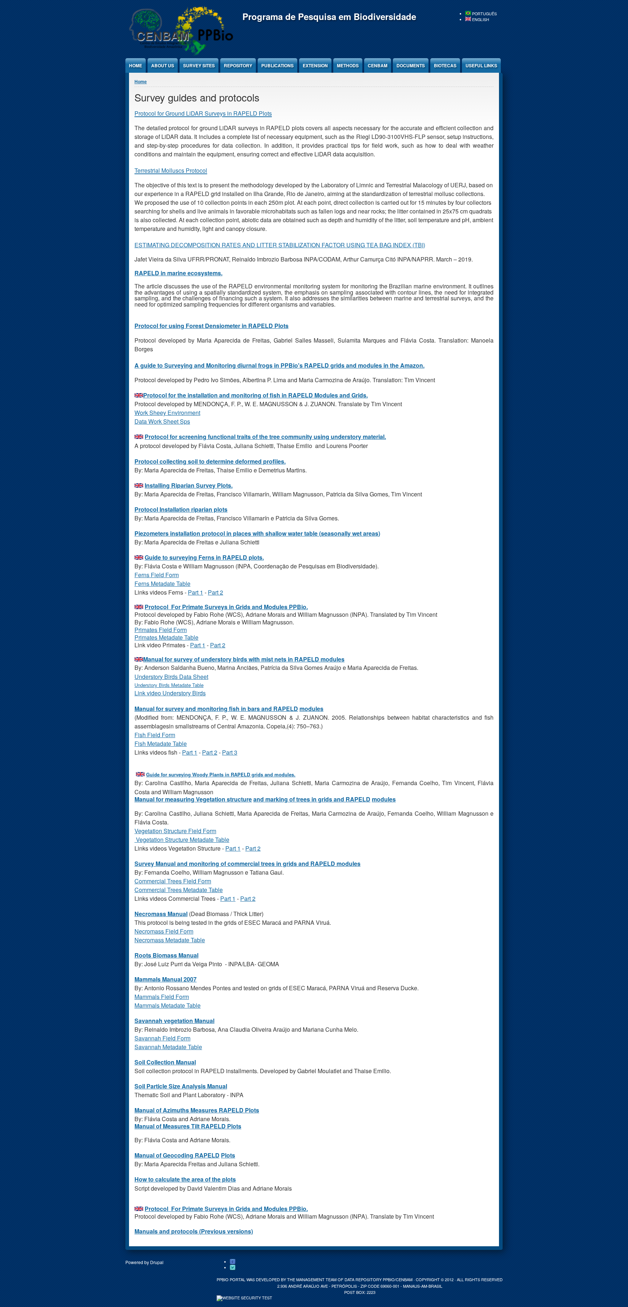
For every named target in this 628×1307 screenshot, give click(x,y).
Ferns (142, 583)
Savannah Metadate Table (168, 1047)
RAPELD (146, 273)
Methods (348, 65)
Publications (277, 65)
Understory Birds (152, 685)
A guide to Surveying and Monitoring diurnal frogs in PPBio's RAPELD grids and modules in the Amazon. (279, 365)
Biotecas (445, 65)
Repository (238, 65)
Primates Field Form (160, 629)
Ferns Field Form (156, 575)
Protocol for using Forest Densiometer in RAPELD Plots (211, 325)
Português (484, 13)
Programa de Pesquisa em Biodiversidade (329, 16)
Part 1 (195, 592)
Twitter (233, 1268)
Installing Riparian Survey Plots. (189, 485)
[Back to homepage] (179, 54)
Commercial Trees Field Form (172, 881)
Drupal (157, 1262)
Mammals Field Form (161, 996)
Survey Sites (199, 65)
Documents (410, 65)
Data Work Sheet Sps (162, 421)
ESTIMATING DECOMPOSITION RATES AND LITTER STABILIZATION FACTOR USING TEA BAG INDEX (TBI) (279, 245)
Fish (140, 743)
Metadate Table (170, 583)
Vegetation (149, 839)
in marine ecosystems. (190, 273)
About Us (162, 65)
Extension (315, 65)
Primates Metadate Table (166, 637)
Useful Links (481, 65)
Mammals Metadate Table (167, 1005)
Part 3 (229, 752)
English (480, 19)
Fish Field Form (154, 735)
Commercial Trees (158, 890)
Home (135, 65)
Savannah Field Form (162, 1038)
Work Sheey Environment (167, 412)
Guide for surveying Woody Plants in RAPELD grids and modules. (220, 774)
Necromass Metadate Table (169, 940)
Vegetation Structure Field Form (175, 831)
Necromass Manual (161, 914)
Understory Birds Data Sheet (171, 676)
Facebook (233, 1262)
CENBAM (377, 65)
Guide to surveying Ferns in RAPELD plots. (204, 557)
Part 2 (215, 592)
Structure (177, 839)
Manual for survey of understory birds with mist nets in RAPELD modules (244, 659)
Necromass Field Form (163, 931)
